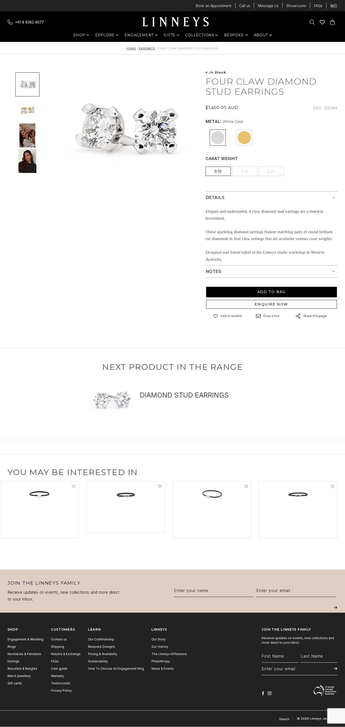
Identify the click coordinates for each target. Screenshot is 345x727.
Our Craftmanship (101, 639)
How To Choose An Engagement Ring (116, 668)
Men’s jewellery (19, 676)
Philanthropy (161, 661)
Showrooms (296, 6)
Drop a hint (271, 316)
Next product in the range (172, 367)
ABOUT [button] (262, 36)
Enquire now (271, 304)
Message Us (268, 6)
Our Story (158, 639)
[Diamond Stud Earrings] (111, 401)
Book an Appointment (213, 6)
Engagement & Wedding (25, 639)
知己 (333, 6)
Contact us (59, 639)
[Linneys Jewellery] (175, 22)
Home (131, 48)
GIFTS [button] (172, 36)
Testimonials (60, 683)
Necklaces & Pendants (24, 654)
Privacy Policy (61, 690)
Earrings (147, 48)
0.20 (271, 171)
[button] (216, 316)
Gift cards (15, 683)
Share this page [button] (315, 316)
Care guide (59, 668)
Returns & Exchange (66, 654)
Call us (244, 6)
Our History (160, 646)
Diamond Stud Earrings (184, 395)
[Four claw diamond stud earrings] (27, 135)
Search (284, 719)
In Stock (217, 72)
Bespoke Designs (101, 646)
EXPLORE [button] (105, 36)
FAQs (318, 6)
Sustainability (98, 661)
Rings (12, 646)
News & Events (163, 668)
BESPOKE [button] (234, 36)
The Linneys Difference (169, 654)
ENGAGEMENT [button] (139, 36)
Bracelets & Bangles (22, 668)
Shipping (57, 646)
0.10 (218, 171)
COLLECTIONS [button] (199, 36)
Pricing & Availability (102, 654)
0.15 (244, 171)
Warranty (57, 676)
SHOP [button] (81, 36)
